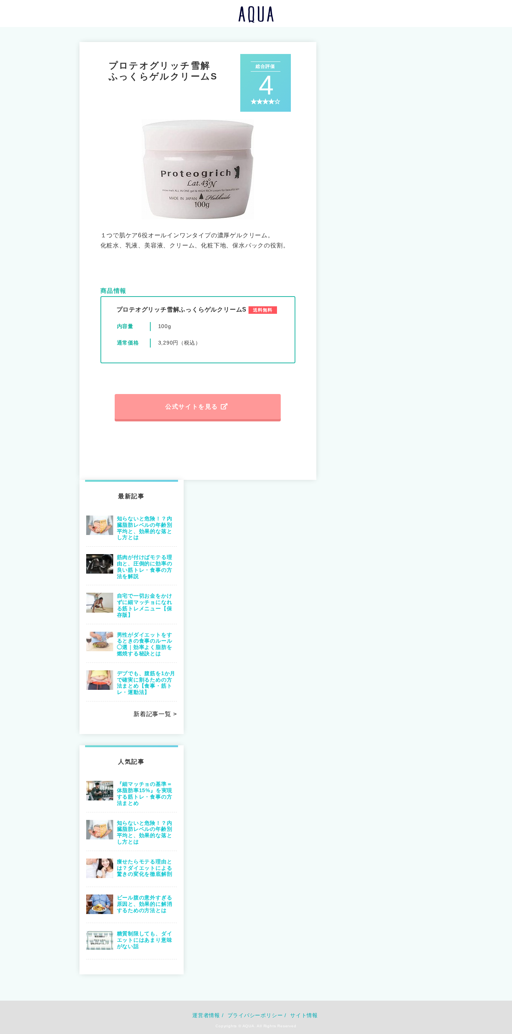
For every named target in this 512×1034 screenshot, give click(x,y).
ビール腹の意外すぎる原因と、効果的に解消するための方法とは (144, 904)
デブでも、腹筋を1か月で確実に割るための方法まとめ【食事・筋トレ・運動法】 (146, 682)
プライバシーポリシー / (257, 1015)
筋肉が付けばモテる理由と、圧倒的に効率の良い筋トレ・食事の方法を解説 (144, 566)
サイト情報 (304, 1015)
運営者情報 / (208, 1015)
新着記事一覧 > (155, 714)
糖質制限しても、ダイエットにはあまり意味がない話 (144, 940)
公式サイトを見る (191, 406)
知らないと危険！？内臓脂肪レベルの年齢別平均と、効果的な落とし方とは (144, 528)
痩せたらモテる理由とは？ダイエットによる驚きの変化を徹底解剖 (144, 868)
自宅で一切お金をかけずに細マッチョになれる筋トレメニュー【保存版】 (144, 605)
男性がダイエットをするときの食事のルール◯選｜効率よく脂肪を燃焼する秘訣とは (144, 644)
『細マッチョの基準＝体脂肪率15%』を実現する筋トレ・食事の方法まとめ (145, 793)
